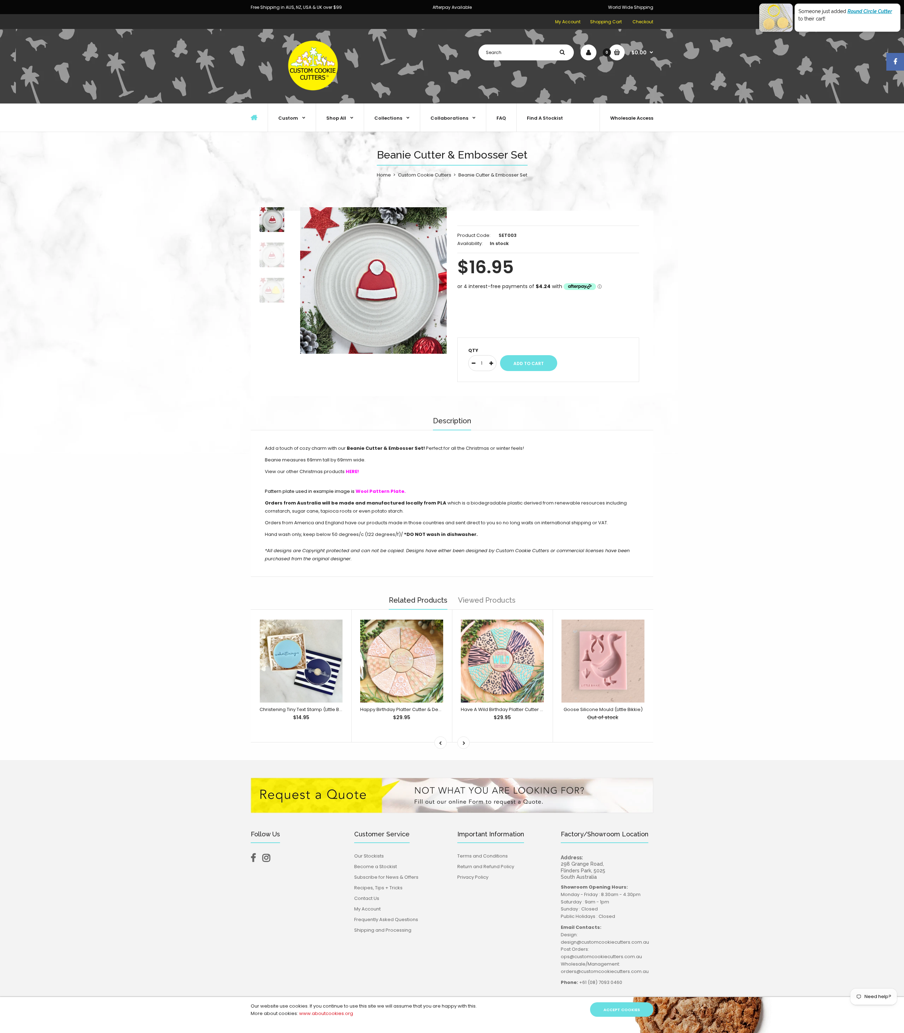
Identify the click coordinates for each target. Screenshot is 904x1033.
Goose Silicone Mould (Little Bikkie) (603, 709)
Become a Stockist (375, 866)
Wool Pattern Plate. (381, 491)
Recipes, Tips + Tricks (378, 887)
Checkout (642, 22)
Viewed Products (487, 600)
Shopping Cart (606, 22)
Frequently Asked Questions (386, 919)
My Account (568, 22)
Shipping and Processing (382, 930)
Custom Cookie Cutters (424, 175)
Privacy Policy (472, 877)
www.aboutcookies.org (326, 1013)
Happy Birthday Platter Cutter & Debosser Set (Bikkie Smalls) (429, 709)
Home (384, 175)
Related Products (418, 600)
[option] (373, 280)
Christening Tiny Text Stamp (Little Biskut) (305, 709)
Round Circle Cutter (870, 11)
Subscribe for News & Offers (386, 877)
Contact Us (366, 898)
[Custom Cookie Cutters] (314, 95)
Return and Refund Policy (485, 866)
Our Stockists (369, 856)
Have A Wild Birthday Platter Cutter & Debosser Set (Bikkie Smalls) (535, 709)
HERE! (352, 471)
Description (452, 421)
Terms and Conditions (482, 856)
